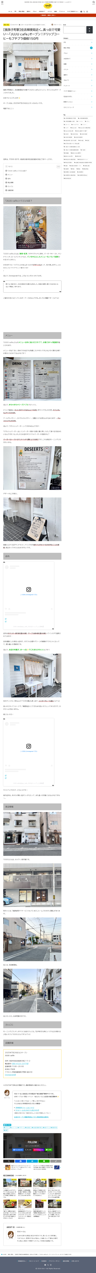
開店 (79, 168)
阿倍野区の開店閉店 (70, 175)
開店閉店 (86, 168)
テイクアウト (76, 124)
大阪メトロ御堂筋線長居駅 (72, 149)
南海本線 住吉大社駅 (70, 140)
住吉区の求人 (68, 96)
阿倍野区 (81, 172)
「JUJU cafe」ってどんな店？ (17, 171)
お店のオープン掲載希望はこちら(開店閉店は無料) (31, 1117)
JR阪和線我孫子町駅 (70, 118)
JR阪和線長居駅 (83, 118)
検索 (64, 25)
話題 (55, 11)
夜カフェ (47, 1127)
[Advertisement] (32, 315)
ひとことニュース (69, 107)
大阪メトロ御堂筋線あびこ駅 (72, 146)
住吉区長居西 (79, 137)
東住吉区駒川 (68, 162)
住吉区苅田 (75, 134)
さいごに (10, 186)
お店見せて (42, 11)
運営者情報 (66, 1261)
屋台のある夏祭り (76, 153)
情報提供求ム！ (22, 1261)
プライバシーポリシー (54, 1261)
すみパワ (66, 80)
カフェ (7, 1127)
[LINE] (48, 1149)
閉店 (73, 168)
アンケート (62, 11)
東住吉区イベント (83, 159)
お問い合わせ (75, 1261)
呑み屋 (81, 140)
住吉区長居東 (68, 137)
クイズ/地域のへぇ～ (72, 11)
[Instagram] (87, 11)
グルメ (34, 11)
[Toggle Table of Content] (57, 166)
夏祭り (28, 11)
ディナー (84, 124)
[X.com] (84, 11)
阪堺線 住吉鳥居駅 (70, 172)
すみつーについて (34, 1261)
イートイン (80, 121)
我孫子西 (54, 1127)
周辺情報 (10, 182)
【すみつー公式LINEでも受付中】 (26, 1110)
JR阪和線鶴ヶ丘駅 (70, 121)
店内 (9, 178)
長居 (66, 165)
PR (15, 11)
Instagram (9, 1075)
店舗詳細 (10, 190)
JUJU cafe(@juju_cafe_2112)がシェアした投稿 (27, 626)
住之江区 (74, 127)
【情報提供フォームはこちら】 (24, 1107)
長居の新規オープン (76, 165)
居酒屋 (67, 153)
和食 (88, 140)
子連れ (84, 149)
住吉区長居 (84, 134)
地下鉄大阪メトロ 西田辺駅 (72, 143)
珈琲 (6, 1130)
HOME (4, 1254)
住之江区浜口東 (69, 131)
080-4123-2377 (19, 1063)
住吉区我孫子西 (37, 1127)
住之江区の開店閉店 (85, 127)
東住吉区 (79, 156)
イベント (50, 11)
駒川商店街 (68, 178)
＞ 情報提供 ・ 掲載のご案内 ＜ (48, 15)
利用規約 (43, 1261)
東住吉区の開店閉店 (70, 159)
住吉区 (28, 1127)
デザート (21, 1127)
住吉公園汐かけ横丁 (82, 131)
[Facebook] (81, 11)
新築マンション (68, 102)
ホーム (10, 11)
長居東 (67, 168)
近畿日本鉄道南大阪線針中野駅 (84, 162)
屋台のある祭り (69, 156)
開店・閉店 (21, 11)
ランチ (66, 127)
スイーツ (14, 1127)
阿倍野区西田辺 (83, 175)
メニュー (10, 174)
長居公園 (87, 165)
